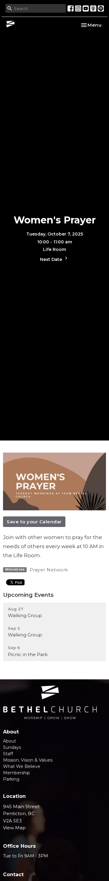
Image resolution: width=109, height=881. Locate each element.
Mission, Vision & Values (27, 760)
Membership (16, 772)
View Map (14, 828)
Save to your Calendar (34, 522)
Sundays (12, 747)
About (9, 741)
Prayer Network (49, 570)
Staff (8, 753)
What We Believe (21, 766)
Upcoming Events (28, 595)
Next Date (51, 259)
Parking (11, 779)
